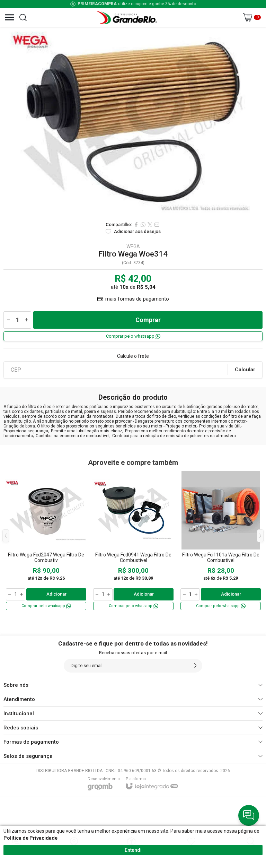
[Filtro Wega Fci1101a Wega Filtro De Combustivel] (220, 541)
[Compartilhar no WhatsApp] (143, 224)
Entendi (133, 850)
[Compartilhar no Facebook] (136, 224)
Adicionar (56, 594)
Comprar (148, 319)
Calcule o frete (133, 356)
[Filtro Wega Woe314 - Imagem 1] (133, 122)
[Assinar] (195, 666)
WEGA (133, 246)
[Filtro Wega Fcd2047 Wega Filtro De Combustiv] (46, 541)
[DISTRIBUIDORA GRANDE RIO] (127, 17)
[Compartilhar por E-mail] (156, 224)
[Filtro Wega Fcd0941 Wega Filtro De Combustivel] (133, 541)
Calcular (245, 369)
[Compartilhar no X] (150, 224)
